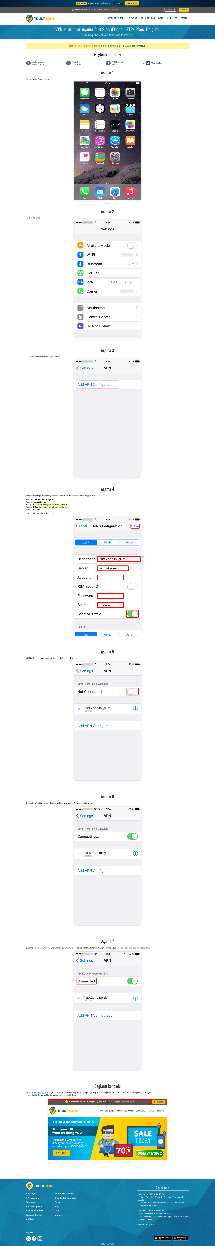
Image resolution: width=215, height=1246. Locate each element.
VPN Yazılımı (32, 1197)
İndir (160, 18)
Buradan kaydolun (136, 45)
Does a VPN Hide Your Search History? (155, 1213)
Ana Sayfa (31, 1193)
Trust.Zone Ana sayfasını (37, 1092)
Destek (184, 18)
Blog (57, 1206)
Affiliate (30, 1219)
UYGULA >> (131, 3)
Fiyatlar (133, 18)
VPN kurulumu (148, 18)
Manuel (58, 1215)
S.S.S (57, 1210)
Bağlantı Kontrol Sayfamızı (44, 1095)
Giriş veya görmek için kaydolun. (52, 504)
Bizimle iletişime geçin (66, 1197)
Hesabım (184, 10)
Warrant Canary (34, 1215)
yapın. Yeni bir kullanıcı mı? (112, 45)
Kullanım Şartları (34, 1206)
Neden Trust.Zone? (117, 18)
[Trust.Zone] (40, 19)
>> (111, 10)
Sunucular (172, 18)
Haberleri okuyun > (145, 1224)
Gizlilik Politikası (34, 1210)
